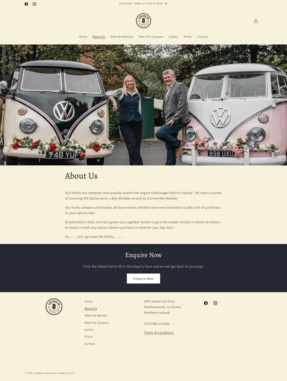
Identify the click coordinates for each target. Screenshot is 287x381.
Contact (90, 343)
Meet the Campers (97, 322)
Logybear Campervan (46, 373)
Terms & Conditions (159, 332)
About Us (91, 308)
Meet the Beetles (96, 315)
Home (89, 301)
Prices (89, 336)
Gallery (89, 329)
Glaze (72, 373)
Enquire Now (143, 278)
